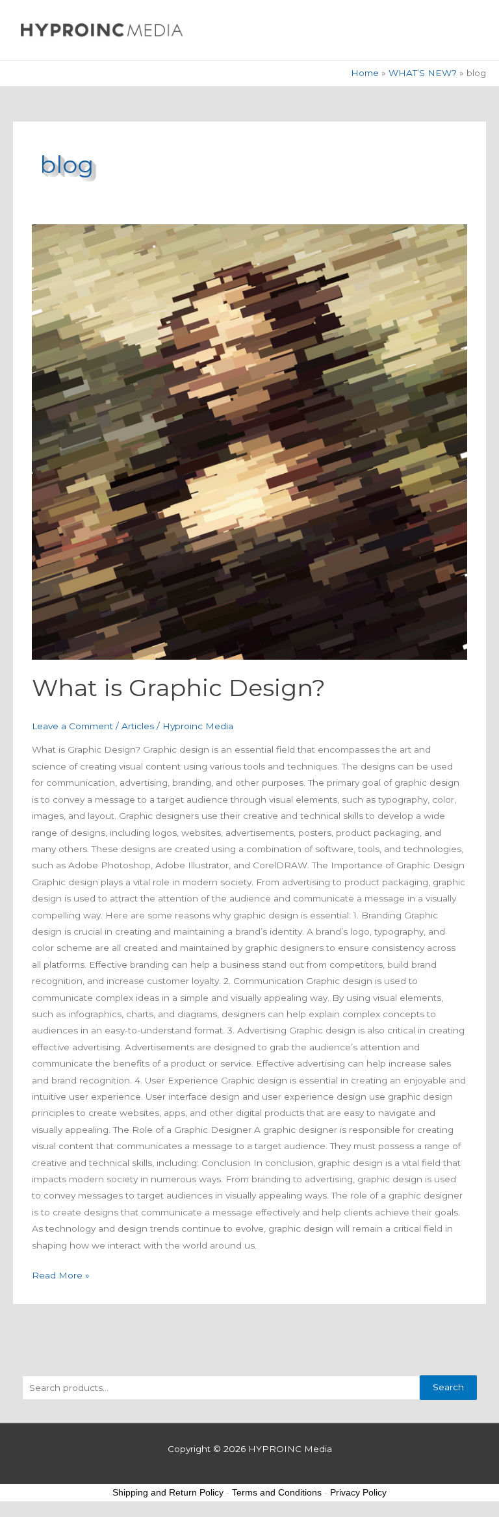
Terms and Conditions (277, 1492)
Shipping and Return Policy (168, 1492)
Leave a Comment (72, 726)
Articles (138, 726)
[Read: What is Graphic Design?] (249, 441)
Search (448, 1387)
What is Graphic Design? (179, 687)
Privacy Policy (358, 1492)
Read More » (61, 1273)
